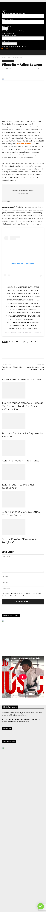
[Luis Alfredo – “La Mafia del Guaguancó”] (23, 472)
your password (7, 26)
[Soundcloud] (16, 5)
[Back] (3, 8)
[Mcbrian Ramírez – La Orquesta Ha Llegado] (23, 421)
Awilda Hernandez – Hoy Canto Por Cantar (35, 368)
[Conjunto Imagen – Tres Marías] (23, 448)
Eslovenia (19, 342)
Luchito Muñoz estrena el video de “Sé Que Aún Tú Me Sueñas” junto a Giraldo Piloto (22, 406)
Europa (26, 342)
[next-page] (6, 548)
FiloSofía (36, 333)
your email (5, 41)
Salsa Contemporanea (15, 57)
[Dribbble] (3, 5)
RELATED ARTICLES (11, 379)
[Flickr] (10, 5)
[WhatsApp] (22, 5)
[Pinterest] (14, 73)
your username (7, 19)
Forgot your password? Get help (13, 31)
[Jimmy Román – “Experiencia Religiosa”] (23, 527)
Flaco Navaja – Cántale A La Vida (12, 368)
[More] (24, 73)
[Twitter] (19, 5)
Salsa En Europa (36, 342)
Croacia (11, 342)
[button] (3, 53)
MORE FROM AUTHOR (30, 379)
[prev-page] (3, 548)
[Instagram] (13, 5)
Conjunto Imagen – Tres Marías (20, 460)
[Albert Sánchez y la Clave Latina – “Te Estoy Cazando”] (23, 499)
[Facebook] (7, 5)
